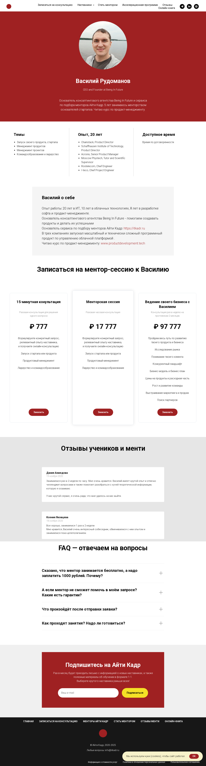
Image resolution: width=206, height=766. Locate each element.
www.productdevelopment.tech (123, 243)
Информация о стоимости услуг (102, 762)
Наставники (84, 4)
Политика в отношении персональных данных (144, 762)
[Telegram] (182, 6)
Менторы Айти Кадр (95, 721)
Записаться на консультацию (55, 4)
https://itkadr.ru (134, 228)
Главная (28, 721)
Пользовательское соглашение (185, 762)
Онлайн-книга (166, 8)
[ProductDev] (196, 6)
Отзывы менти (150, 721)
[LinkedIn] (189, 6)
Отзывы (168, 4)
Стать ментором (107, 4)
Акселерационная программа (140, 4)
